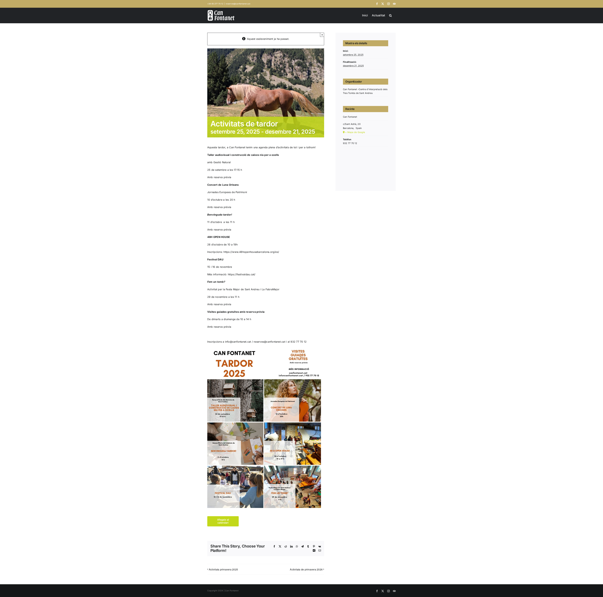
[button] (390, 15)
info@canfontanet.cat (238, 341)
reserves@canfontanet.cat (238, 4)
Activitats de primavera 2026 (306, 569)
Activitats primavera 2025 (223, 569)
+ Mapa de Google (355, 132)
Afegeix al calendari (223, 521)
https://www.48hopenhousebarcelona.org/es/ (251, 251)
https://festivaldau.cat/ (241, 274)
